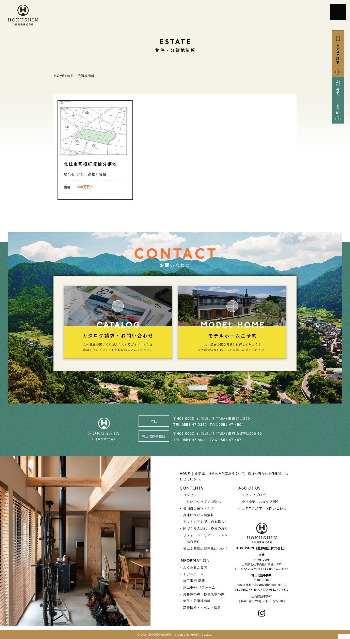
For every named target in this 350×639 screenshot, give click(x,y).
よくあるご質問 (195, 567)
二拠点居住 (191, 541)
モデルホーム (193, 574)
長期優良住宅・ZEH (198, 508)
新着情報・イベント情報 (202, 607)
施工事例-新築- (194, 581)
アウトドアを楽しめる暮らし (205, 521)
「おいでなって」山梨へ (202, 501)
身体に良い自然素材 (198, 515)
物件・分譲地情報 (197, 601)
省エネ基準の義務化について (205, 548)
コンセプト (191, 495)
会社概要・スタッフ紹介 (261, 501)
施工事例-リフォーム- (200, 587)
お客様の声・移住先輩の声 (203, 594)
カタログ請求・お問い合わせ (264, 508)
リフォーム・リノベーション (205, 535)
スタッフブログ (254, 495)
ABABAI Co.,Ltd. (201, 634)
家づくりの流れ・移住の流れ (205, 528)
